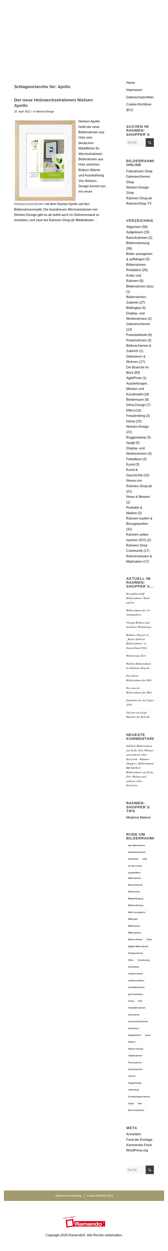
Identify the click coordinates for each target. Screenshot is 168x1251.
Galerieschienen (138, 324)
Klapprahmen (134, 1035)
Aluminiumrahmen (137, 852)
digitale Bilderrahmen (138, 946)
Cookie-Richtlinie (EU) (138, 107)
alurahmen (133, 859)
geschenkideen (135, 994)
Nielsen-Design (45, 111)
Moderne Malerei (138, 817)
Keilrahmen (133, 1028)
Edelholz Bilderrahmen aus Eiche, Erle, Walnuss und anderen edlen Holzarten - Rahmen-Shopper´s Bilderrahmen (140, 754)
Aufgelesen (134, 232)
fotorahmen (133, 967)
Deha (149, 939)
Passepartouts (136, 335)
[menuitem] (148, 9)
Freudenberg (135, 415)
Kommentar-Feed (139, 1145)
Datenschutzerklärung (140, 97)
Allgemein (133, 227)
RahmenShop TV (139, 203)
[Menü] (148, 9)
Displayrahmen (135, 953)
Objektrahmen (135, 1055)
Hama (130, 421)
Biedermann (135, 399)
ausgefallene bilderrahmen (134, 875)
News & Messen (138, 496)
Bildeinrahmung (137, 243)
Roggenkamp (136, 437)
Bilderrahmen (134, 932)
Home (130, 82)
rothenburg (133, 1089)
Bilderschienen (135, 939)
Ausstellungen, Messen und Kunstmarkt (137, 389)
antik (144, 859)
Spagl (130, 442)
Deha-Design (136, 405)
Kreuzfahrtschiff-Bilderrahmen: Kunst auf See (138, 598)
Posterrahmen (136, 340)
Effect (130, 410)
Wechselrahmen (136, 1110)
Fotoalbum (134, 459)
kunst (148, 1035)
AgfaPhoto (134, 378)
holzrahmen (134, 1014)
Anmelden (133, 1134)
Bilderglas (133, 308)
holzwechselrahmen (138, 1021)
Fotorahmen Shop (139, 171)
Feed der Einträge (139, 1139)
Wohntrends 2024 (136, 655)
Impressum (134, 90)
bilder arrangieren (136, 912)
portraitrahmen (135, 1069)
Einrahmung (144, 960)
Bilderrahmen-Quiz (140, 286)
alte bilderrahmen (136, 845)
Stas (139, 1103)
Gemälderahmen (136, 987)
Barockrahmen (137, 237)
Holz (140, 1001)
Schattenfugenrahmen (139, 1096)
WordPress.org (137, 1150)
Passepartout (134, 1062)
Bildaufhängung (135, 898)
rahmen (132, 1076)
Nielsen (131, 1042)
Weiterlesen (85, 220)
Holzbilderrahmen (136, 1007)
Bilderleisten (134, 926)
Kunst (130, 464)
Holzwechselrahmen (29, 204)
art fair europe (135, 866)
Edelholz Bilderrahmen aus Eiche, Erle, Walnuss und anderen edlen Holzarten (140, 776)
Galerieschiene (135, 973)
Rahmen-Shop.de (139, 198)
